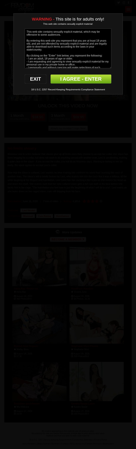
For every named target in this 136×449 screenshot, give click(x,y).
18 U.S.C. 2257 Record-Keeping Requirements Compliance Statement (68, 89)
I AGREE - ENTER (81, 79)
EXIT (35, 79)
